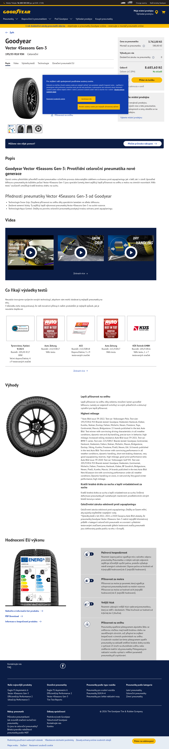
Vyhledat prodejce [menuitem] (84, 19)
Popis (7, 63)
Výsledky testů (28, 63)
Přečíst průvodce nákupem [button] (140, 143)
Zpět (12, 32)
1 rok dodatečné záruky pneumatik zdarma (45, 26)
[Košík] (163, 12)
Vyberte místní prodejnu (131, 117)
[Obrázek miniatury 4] (38, 129)
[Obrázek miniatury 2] (21, 129)
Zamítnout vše (86, 99)
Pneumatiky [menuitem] (8, 19)
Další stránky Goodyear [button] (158, 3)
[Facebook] (63, 665)
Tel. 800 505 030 (23, 3)
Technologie (43, 63)
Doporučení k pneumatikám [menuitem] (34, 19)
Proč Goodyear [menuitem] (61, 19)
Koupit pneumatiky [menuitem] (104, 19)
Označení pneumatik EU (63, 63)
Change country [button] (141, 3)
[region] (85, 94)
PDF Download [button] (12, 616)
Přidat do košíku (147, 80)
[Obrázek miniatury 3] (29, 129)
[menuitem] (123, 2)
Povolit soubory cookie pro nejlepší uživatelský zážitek (98, 107)
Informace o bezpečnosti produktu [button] (21, 621)
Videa (16, 63)
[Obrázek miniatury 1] (12, 129)
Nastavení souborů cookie (55, 99)
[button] (143, 46)
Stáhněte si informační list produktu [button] (22, 611)
